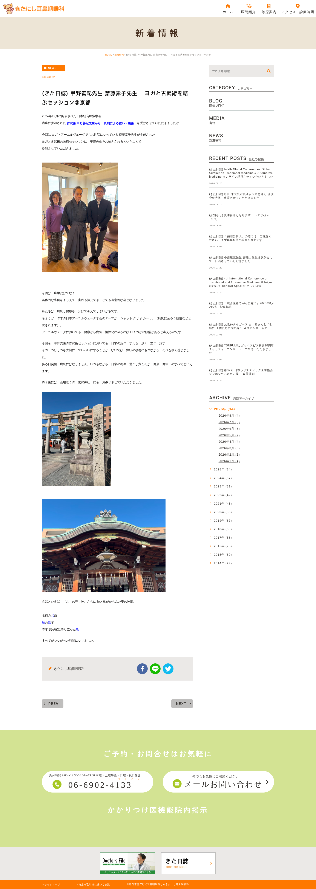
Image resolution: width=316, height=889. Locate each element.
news (52, 68)
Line (155, 668)
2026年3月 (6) (229, 448)
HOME (108, 55)
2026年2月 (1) (229, 454)
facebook (142, 668)
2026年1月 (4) (229, 461)
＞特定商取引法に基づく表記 (93, 884)
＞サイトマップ (51, 884)
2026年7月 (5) (229, 422)
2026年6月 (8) (229, 428)
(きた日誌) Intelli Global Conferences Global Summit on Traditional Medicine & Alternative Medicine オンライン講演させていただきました (241, 173)
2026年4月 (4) (229, 441)
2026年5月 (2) (229, 435)
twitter (168, 668)
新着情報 (119, 55)
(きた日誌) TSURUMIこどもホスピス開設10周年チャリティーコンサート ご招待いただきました (241, 349)
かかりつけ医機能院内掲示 (157, 810)
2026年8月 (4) (229, 415)
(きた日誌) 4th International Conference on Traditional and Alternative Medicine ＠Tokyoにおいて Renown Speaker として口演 (240, 282)
